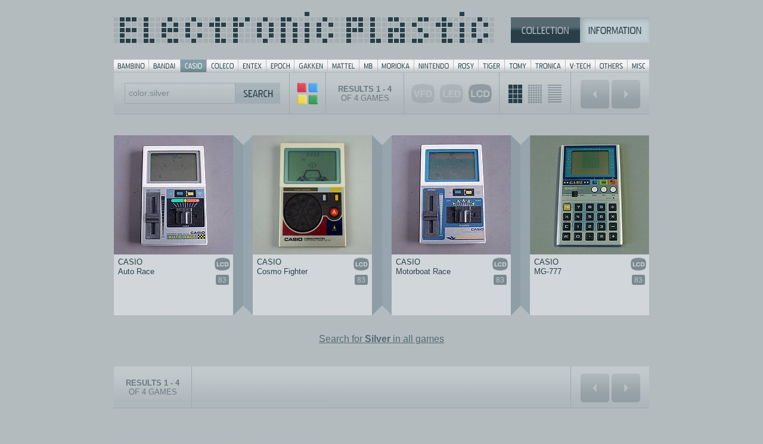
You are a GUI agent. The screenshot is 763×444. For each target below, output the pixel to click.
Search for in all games (381, 339)
